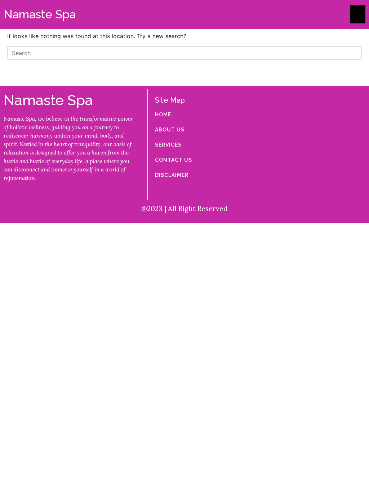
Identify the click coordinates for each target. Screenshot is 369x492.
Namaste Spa (40, 14)
